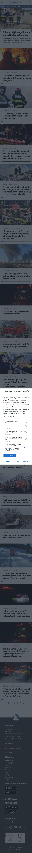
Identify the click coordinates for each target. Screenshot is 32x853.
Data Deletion (6, 461)
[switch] (25, 426)
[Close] (28, 391)
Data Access (16, 461)
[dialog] (16, 426)
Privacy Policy (25, 461)
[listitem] (16, 422)
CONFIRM (10, 455)
